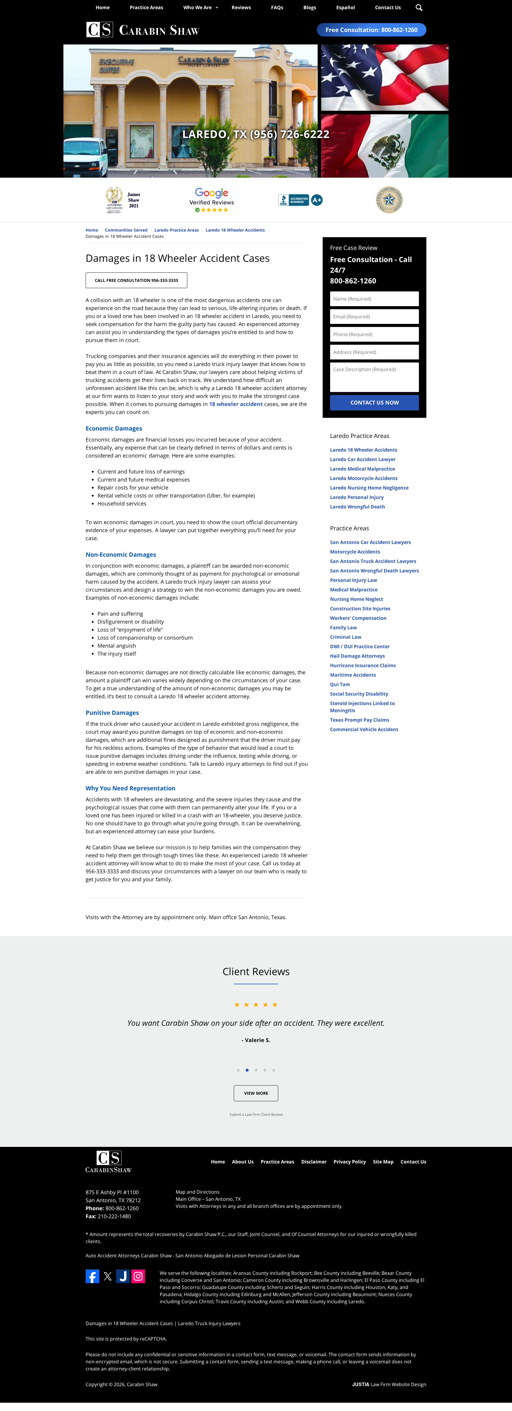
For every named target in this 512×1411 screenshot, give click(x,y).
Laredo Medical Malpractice (362, 468)
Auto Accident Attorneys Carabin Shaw (129, 1255)
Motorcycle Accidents (355, 551)
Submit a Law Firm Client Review (256, 1114)
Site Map (383, 1161)
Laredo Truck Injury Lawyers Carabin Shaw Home (143, 29)
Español (345, 7)
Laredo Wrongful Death (357, 506)
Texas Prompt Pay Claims (359, 720)
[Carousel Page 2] (247, 1070)
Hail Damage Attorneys (357, 656)
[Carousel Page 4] (264, 1070)
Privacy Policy (350, 1161)
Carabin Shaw (142, 1384)
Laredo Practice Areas (360, 436)
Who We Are (197, 7)
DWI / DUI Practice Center (360, 646)
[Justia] (123, 1276)
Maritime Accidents (353, 675)
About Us (243, 1161)
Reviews (241, 7)
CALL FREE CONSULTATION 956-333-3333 (136, 280)
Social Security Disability (359, 694)
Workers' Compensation (358, 618)
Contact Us (388, 7)
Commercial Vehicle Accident (364, 729)
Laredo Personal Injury (357, 497)
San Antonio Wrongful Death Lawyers (374, 570)
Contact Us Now (375, 402)
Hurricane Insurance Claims (363, 665)
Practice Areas (146, 7)
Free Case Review (353, 248)
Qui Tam (340, 684)
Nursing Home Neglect (356, 599)
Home (103, 7)
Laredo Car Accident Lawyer (363, 459)
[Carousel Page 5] (273, 1070)
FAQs (277, 7)
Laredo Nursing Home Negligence (369, 487)
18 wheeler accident (236, 403)
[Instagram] (138, 1276)
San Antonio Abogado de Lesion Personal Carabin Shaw (237, 1255)
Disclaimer (314, 1161)
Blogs (309, 7)
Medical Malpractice (353, 589)
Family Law (343, 627)
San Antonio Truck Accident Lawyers (373, 561)
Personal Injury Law (353, 580)
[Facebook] (92, 1276)
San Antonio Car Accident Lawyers (370, 542)
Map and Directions (198, 1192)
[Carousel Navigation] (256, 1069)
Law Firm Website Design (389, 1384)
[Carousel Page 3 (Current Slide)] (256, 1070)
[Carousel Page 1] (238, 1070)
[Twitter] (107, 1276)
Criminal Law (345, 637)
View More (256, 1093)
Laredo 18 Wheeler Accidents (363, 450)
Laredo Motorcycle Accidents (364, 478)
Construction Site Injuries (360, 608)
